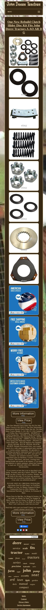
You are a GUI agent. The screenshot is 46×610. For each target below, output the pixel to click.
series (17, 562)
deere (17, 543)
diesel (23, 559)
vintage (32, 563)
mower (26, 544)
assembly (25, 575)
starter (33, 544)
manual (23, 583)
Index (24, 596)
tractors (33, 557)
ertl (12, 580)
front (17, 558)
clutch (25, 563)
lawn (20, 580)
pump (36, 571)
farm (11, 571)
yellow (9, 576)
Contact (24, 599)
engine (32, 584)
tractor (17, 552)
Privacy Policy (24, 602)
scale (25, 548)
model (34, 553)
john (27, 570)
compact (24, 587)
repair (18, 572)
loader (27, 554)
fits (32, 548)
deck (15, 584)
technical (16, 576)
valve (34, 567)
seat (35, 575)
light (27, 580)
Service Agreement (23, 605)
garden (35, 580)
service (16, 548)
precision (16, 566)
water (10, 558)
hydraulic (26, 567)
